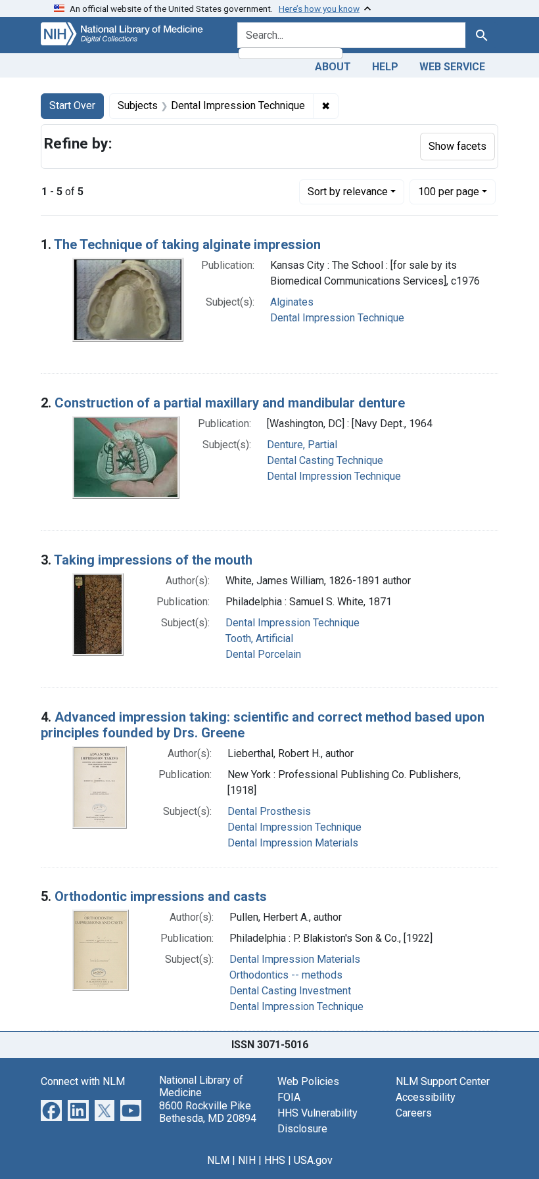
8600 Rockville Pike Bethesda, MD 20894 (207, 1111)
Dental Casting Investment (290, 990)
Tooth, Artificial (259, 638)
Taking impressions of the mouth (153, 560)
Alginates (292, 302)
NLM (218, 1160)
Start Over (72, 105)
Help (385, 66)
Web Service (452, 66)
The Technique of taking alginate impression (187, 244)
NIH (247, 1160)
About (333, 66)
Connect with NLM (83, 1081)
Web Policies (308, 1081)
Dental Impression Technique (337, 318)
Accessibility (426, 1097)
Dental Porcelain (263, 654)
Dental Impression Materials (292, 843)
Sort (348, 191)
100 (448, 191)
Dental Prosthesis (269, 811)
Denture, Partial (302, 444)
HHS (274, 1160)
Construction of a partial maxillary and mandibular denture (230, 403)
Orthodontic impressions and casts (161, 896)
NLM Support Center (443, 1081)
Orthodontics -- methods (285, 975)
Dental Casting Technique (325, 460)
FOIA (288, 1097)
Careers (414, 1113)
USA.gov (313, 1160)
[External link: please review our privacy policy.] (51, 1109)
